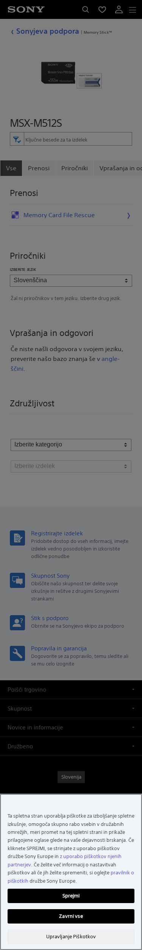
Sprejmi (71, 895)
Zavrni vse (71, 916)
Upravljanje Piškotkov (71, 936)
